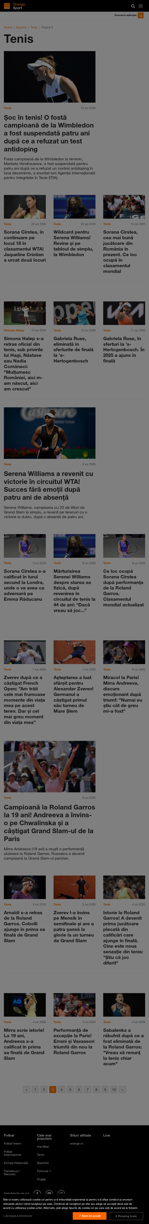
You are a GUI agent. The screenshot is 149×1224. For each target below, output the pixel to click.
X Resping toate (126, 1216)
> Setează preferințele (17, 1215)
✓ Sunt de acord (89, 1216)
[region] (74, 1209)
